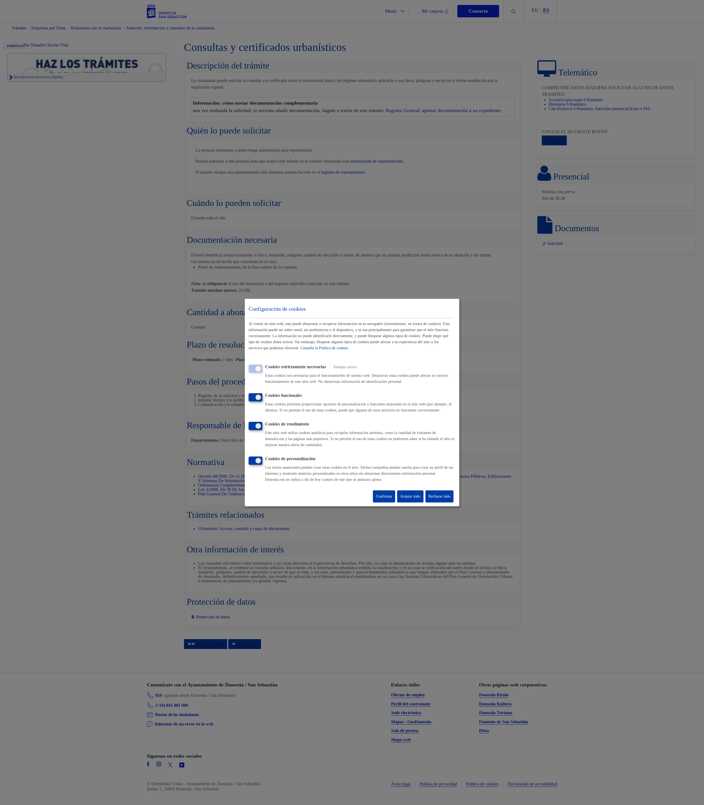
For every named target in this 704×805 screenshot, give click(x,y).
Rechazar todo (439, 496)
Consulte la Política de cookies (324, 348)
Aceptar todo (410, 496)
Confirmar (384, 496)
